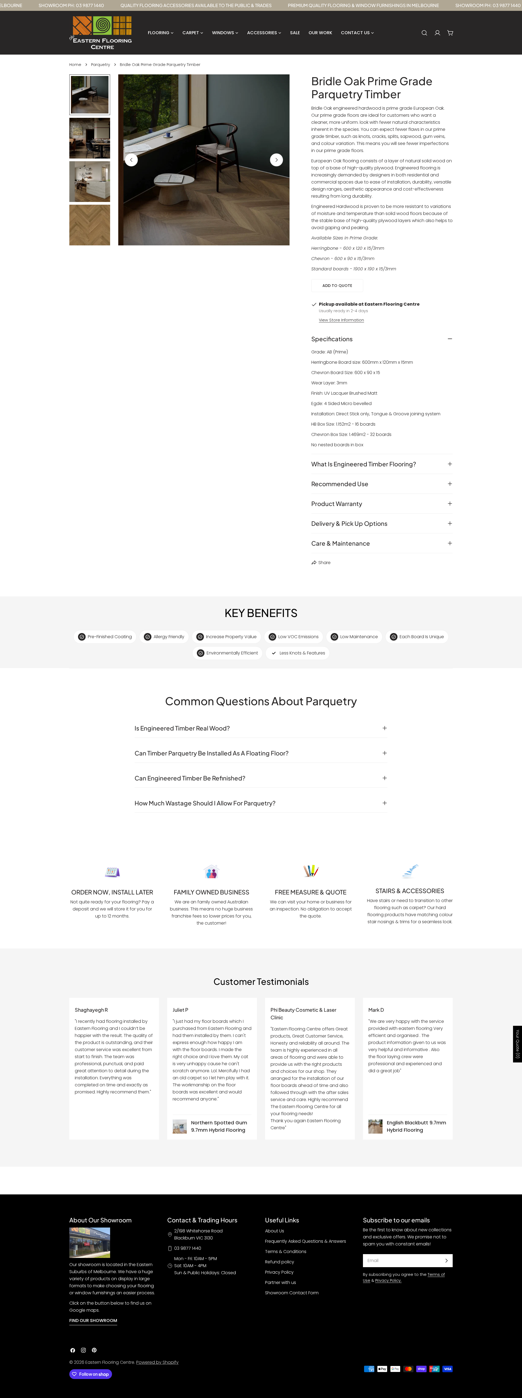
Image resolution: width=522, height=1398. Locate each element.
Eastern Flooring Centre (109, 1362)
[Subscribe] (446, 1260)
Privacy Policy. (388, 1280)
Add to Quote (337, 285)
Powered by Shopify (157, 1362)
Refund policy (279, 1262)
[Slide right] (276, 159)
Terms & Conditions (285, 1251)
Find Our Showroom (93, 1320)
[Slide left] (131, 159)
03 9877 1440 (187, 1248)
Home (75, 64)
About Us (274, 1231)
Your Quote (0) (517, 1044)
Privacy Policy (279, 1272)
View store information (341, 320)
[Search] (424, 32)
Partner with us (280, 1282)
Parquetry (100, 64)
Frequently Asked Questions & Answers (305, 1241)
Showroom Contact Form (292, 1293)
